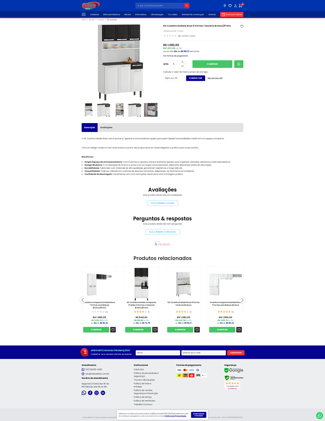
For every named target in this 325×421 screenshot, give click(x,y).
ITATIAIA (180, 31)
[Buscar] (186, 5)
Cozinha (100, 20)
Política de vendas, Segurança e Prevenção (146, 392)
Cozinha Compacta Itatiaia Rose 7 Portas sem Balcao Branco (225, 303)
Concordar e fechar (198, 415)
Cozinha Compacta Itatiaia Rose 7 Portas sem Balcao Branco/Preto (99, 305)
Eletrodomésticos (111, 14)
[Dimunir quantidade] (182, 62)
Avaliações (106, 127)
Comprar (212, 64)
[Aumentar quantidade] (182, 66)
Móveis (127, 14)
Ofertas (212, 14)
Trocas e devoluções (144, 379)
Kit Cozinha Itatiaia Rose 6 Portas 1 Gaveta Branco (184, 303)
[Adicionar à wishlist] (241, 26)
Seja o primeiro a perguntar (162, 232)
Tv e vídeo (172, 14)
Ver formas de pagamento (175, 56)
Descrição (89, 127)
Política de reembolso (144, 400)
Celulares (94, 14)
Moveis (91, 20)
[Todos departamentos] (84, 14)
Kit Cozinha (112, 20)
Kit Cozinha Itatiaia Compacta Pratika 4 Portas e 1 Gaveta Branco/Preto (141, 305)
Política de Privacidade (175, 416)
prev (83, 300)
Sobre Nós (139, 369)
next (242, 300)
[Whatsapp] (238, 64)
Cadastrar (235, 352)
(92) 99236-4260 (93, 369)
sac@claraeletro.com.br (97, 373)
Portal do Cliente (234, 14)
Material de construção (193, 14)
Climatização (157, 14)
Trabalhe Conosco (143, 404)
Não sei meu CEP (215, 78)
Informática (140, 14)
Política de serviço (143, 397)
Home (84, 20)
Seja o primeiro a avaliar (162, 203)
